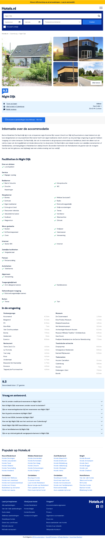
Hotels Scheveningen (35, 468)
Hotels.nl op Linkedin (54, 526)
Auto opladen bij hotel (62, 490)
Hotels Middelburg (60, 463)
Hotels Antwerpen (86, 461)
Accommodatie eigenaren (56, 505)
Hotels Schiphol (33, 470)
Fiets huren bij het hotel (36, 490)
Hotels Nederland (30, 505)
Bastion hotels (85, 488)
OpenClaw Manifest (75, 537)
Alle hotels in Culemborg (15, 106)
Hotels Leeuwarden (9, 461)
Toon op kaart (11, 104)
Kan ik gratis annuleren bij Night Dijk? (17, 413)
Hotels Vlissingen (60, 468)
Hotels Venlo (58, 470)
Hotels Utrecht (33, 466)
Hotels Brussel (85, 458)
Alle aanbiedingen (8, 505)
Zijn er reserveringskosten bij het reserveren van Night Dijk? (26, 409)
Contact (49, 509)
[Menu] (101, 8)
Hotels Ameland (8, 470)
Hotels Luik (84, 468)
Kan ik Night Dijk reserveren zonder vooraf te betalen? (23, 405)
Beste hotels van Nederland (38, 485)
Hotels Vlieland (7, 466)
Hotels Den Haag (34, 463)
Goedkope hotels (60, 478)
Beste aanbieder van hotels (56, 522)
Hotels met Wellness (9, 478)
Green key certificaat (10, 522)
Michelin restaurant (9, 529)
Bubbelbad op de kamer (11, 488)
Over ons (49, 519)
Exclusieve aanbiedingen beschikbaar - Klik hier (24, 120)
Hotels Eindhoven (60, 461)
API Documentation (38, 537)
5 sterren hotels (34, 480)
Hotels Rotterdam (34, 461)
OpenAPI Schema (51, 537)
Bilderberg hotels (86, 490)
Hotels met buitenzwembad (12, 483)
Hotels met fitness (9, 485)
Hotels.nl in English (31, 516)
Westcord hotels (86, 480)
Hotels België (29, 509)
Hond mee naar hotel (61, 480)
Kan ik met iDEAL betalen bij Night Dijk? (18, 417)
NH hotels (83, 483)
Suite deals (6, 512)
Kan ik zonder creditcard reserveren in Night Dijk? (22, 401)
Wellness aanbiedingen (10, 516)
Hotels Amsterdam (35, 458)
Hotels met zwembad (10, 480)
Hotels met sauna (8, 490)
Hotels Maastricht (60, 458)
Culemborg (13, 34)
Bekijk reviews (11, 109)
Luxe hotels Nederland (36, 483)
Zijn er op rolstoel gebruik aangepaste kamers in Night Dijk (25, 433)
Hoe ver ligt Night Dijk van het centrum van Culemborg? (24, 421)
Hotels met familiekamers (63, 485)
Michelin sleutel (7, 526)
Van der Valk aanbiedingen (12, 509)
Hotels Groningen (8, 458)
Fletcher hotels (85, 485)
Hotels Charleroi (85, 470)
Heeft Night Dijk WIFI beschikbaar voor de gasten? (22, 425)
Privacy (49, 512)
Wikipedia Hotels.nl (53, 529)
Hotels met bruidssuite (62, 483)
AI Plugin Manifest (63, 537)
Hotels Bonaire (29, 512)
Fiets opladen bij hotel (36, 488)
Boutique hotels (34, 478)
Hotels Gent (84, 463)
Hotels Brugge (85, 466)
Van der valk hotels (87, 478)
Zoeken (92, 22)
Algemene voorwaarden (55, 516)
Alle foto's (96, 83)
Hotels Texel (6, 463)
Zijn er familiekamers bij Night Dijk (15, 429)
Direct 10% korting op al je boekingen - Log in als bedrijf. (52, 2)
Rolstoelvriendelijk (60, 488)
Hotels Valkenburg (60, 466)
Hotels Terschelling (9, 468)
